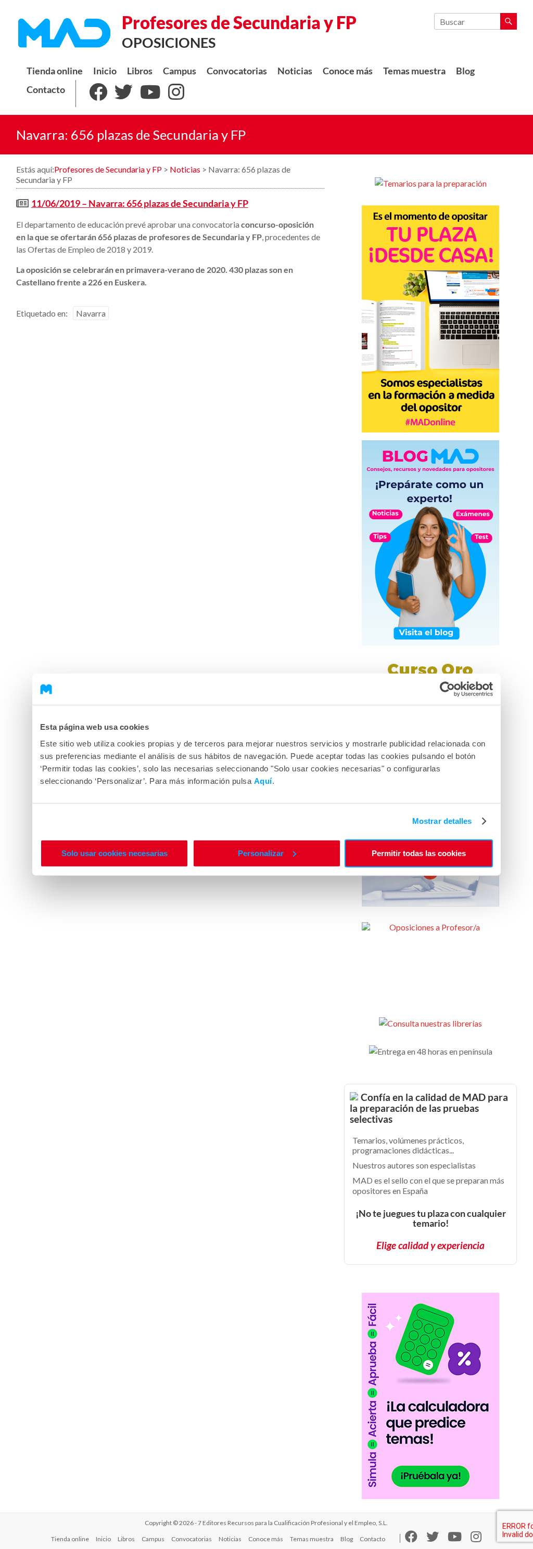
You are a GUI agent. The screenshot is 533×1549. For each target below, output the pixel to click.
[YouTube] (150, 93)
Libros (140, 70)
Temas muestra (414, 70)
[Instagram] (176, 93)
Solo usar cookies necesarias (114, 852)
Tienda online (55, 70)
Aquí (263, 780)
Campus (179, 70)
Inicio (105, 70)
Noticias (294, 70)
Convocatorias (237, 70)
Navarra (91, 313)
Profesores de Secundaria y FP (239, 22)
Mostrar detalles (442, 821)
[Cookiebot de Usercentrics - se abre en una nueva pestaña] (447, 689)
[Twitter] (123, 93)
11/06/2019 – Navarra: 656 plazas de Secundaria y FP (139, 203)
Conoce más (348, 70)
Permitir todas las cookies (419, 852)
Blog (465, 70)
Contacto (46, 89)
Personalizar (261, 852)
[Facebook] (98, 93)
